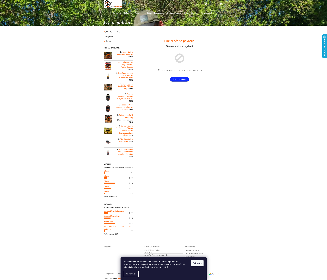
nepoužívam (108, 221)
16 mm (106, 176)
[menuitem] (117, 13)
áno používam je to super (114, 211)
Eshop (108, 41)
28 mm (106, 191)
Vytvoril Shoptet (217, 274)
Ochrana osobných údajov (194, 253)
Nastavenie (131, 273)
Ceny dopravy (190, 256)
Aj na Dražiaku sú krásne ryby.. (156, 255)
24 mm (106, 186)
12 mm (106, 171)
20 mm (106, 181)
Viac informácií (161, 267)
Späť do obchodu (179, 79)
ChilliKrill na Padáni (152, 250)
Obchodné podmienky (192, 251)
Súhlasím (197, 263)
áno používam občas (112, 216)
